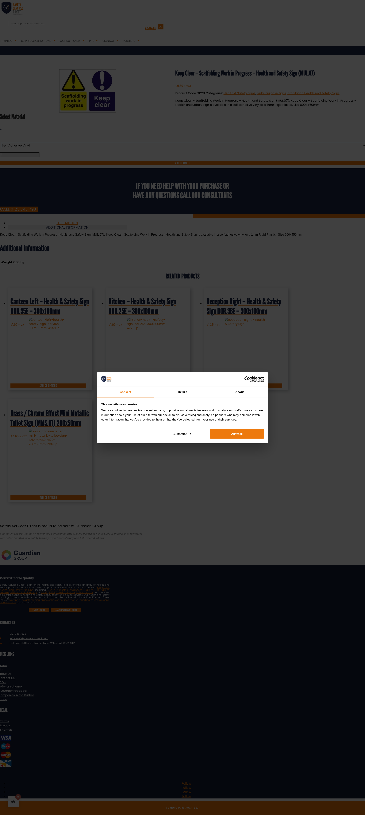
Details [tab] (182, 391)
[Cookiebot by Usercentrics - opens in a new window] (247, 379)
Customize (180, 433)
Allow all (237, 433)
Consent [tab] (125, 391)
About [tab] (239, 391)
